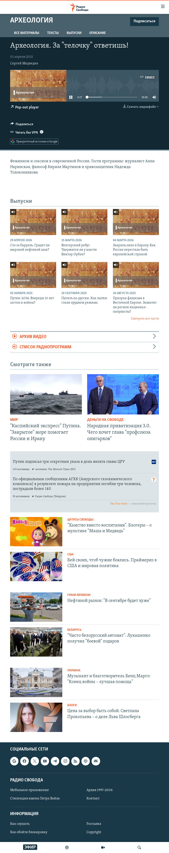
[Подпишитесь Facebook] (24, 761)
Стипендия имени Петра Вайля (35, 798)
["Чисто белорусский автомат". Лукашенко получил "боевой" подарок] (36, 642)
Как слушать (19, 824)
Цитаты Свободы (80, 519)
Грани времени (78, 595)
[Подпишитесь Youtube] (45, 761)
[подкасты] (66, 847)
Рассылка (93, 824)
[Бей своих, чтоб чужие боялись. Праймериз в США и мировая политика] (36, 566)
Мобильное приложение (29, 790)
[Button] (21, 125)
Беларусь (74, 630)
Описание (97, 33)
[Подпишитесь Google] (14, 761)
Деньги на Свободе (105, 420)
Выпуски (74, 33)
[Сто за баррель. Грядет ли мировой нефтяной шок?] (33, 222)
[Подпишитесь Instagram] (65, 761)
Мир (14, 420)
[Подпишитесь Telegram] (55, 761)
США (70, 554)
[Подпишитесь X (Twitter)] (35, 761)
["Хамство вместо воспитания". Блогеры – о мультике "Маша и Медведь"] (36, 531)
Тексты (53, 33)
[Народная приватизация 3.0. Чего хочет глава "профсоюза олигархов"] (123, 394)
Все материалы (26, 33)
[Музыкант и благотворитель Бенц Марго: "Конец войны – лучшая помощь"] (36, 682)
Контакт (92, 798)
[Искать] (139, 847)
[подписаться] (96, 761)
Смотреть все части (145, 318)
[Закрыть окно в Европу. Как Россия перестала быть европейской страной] (136, 222)
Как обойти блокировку (28, 832)
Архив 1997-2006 (99, 790)
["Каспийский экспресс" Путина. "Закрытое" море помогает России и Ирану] (46, 394)
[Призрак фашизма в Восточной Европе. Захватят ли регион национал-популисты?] (136, 275)
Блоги (72, 705)
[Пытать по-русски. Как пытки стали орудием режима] (84, 275)
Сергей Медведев (24, 63)
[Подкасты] (85, 761)
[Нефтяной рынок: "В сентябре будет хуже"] (36, 607)
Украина (73, 670)
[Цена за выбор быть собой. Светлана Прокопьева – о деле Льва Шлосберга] (36, 717)
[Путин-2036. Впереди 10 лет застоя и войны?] (33, 275)
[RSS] (75, 761)
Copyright (93, 832)
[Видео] (103, 847)
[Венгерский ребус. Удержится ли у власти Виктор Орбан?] (84, 222)
